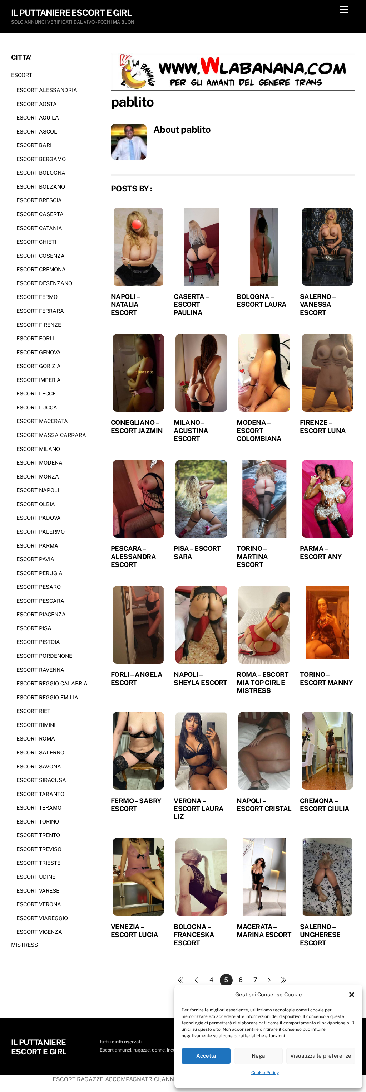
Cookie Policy (265, 1072)
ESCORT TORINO (37, 822)
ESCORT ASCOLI (37, 131)
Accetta (206, 1056)
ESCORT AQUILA (37, 118)
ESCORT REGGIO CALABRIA (52, 683)
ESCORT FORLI (35, 338)
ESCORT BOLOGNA (40, 173)
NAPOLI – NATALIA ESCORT (125, 304)
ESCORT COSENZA (40, 256)
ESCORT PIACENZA (41, 614)
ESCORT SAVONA (38, 766)
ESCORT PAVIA (35, 559)
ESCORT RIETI (34, 711)
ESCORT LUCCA (36, 407)
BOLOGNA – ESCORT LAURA (261, 300)
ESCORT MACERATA (42, 421)
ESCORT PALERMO (40, 532)
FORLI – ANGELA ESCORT (136, 678)
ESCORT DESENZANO (44, 283)
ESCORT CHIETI (36, 242)
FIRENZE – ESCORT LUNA (323, 426)
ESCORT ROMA (35, 739)
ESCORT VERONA (38, 904)
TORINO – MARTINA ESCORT (252, 556)
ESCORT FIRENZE (38, 325)
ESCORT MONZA (37, 477)
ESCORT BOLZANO (40, 187)
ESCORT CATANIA (39, 228)
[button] (351, 994)
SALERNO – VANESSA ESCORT (318, 304)
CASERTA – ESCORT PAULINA (191, 304)
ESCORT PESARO (38, 587)
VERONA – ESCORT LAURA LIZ (198, 809)
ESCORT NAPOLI (37, 490)
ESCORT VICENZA (39, 932)
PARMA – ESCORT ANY (320, 552)
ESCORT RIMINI (35, 725)
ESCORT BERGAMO (41, 159)
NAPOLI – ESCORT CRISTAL (264, 804)
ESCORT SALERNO (40, 752)
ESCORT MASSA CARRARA (51, 435)
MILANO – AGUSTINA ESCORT (191, 430)
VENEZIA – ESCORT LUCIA (134, 930)
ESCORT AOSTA (36, 104)
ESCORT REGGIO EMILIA (47, 697)
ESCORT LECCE (36, 393)
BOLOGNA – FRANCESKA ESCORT (194, 935)
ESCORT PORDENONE (44, 656)
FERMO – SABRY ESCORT (136, 804)
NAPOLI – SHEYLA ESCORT (200, 678)
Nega (258, 1056)
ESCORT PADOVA (38, 518)
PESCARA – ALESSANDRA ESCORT (133, 556)
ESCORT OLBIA (35, 504)
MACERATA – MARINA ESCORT (264, 930)
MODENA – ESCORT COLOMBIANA (259, 430)
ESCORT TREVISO (38, 849)
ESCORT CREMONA (41, 269)
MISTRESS (24, 945)
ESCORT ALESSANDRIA (46, 90)
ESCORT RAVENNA (40, 670)
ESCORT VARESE (37, 891)
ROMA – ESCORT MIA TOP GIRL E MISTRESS (262, 682)
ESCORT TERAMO (38, 808)
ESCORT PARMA (37, 546)
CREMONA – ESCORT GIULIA (325, 804)
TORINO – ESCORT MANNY (326, 678)
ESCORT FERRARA (40, 311)
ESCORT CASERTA (40, 214)
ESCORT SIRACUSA (41, 780)
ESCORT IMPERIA (38, 380)
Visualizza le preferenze (320, 1056)
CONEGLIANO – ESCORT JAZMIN (137, 426)
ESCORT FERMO (37, 297)
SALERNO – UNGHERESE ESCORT (320, 935)
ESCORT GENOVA (38, 352)
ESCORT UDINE (35, 877)
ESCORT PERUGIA (39, 573)
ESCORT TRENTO (38, 835)
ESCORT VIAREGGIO (42, 918)
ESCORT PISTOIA (38, 642)
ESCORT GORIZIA (38, 366)
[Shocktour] (233, 88)
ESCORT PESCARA (40, 601)
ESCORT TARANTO (40, 794)
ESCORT (21, 75)
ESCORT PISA (33, 628)
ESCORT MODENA (39, 463)
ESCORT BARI (33, 145)
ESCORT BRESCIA (39, 200)
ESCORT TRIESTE (38, 863)
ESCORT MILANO (38, 449)
